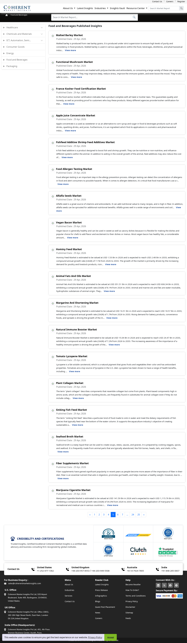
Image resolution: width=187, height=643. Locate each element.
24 (133, 514)
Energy (10, 53)
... (127, 514)
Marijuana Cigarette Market (73, 490)
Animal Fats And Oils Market (73, 276)
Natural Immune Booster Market (76, 329)
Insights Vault (117, 8)
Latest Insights (85, 8)
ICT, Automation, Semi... (18, 40)
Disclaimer (130, 607)
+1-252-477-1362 (45, 570)
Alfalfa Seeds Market (68, 195)
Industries (69, 590)
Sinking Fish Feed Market (71, 409)
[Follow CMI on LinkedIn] (158, 585)
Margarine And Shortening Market (77, 302)
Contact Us (157, 1)
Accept (110, 637)
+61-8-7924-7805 (135, 570)
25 (138, 514)
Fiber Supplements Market (72, 463)
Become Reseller (133, 584)
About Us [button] (68, 8)
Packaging (11, 66)
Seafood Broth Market (69, 436)
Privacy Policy (95, 637)
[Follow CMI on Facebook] (170, 585)
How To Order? (132, 590)
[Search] (134, 17)
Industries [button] (100, 8)
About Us (69, 584)
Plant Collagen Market (69, 383)
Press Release (101, 590)
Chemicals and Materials (19, 33)
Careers (169, 1)
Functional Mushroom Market (74, 62)
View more (70, 50)
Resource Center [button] (135, 8)
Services (68, 595)
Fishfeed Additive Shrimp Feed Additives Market (85, 142)
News (97, 612)
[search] (181, 8)
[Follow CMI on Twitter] (164, 585)
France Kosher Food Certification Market (81, 88)
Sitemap (129, 612)
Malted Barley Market (69, 35)
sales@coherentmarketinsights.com (24, 583)
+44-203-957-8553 (80, 570)
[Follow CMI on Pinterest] (176, 585)
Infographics (101, 595)
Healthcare (12, 27)
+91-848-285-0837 (170, 570)
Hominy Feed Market (69, 249)
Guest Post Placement (105, 607)
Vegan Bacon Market (69, 222)
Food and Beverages (19, 15)
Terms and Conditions (136, 595)
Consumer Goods (15, 46)
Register (181, 1)
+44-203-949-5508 (100, 570)
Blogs (97, 601)
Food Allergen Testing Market (74, 169)
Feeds (128, 618)
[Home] (6, 15)
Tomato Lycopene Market (71, 356)
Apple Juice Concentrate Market (75, 115)
